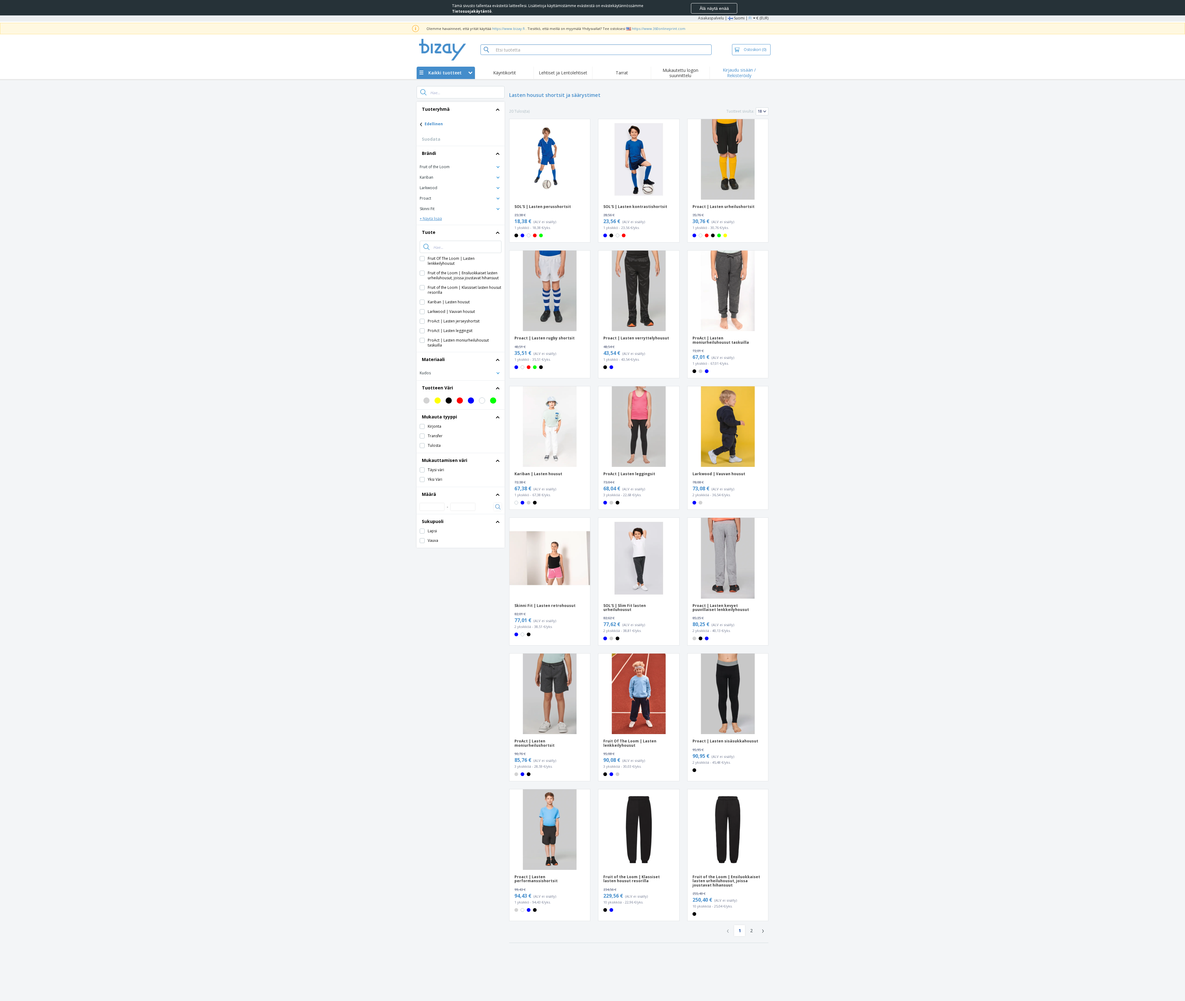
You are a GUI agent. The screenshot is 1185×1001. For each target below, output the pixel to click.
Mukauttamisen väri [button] (444, 460)
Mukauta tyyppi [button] (439, 417)
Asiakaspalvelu (711, 18)
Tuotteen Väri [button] (437, 388)
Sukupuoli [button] (432, 521)
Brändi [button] (429, 153)
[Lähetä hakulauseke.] (423, 92)
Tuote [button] (428, 232)
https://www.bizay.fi (508, 28)
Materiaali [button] (433, 359)
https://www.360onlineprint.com (658, 28)
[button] (460, 166)
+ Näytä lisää (431, 218)
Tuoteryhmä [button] (436, 109)
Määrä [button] (429, 494)
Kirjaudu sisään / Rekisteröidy (739, 72)
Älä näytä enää (714, 8)
